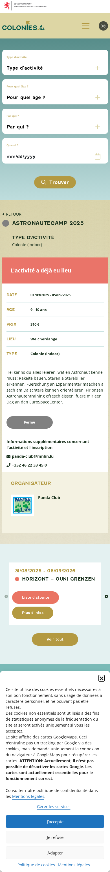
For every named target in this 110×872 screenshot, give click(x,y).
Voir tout (55, 639)
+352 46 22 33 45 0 (29, 465)
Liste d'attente (35, 597)
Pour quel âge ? (17, 86)
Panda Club (49, 497)
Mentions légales (28, 796)
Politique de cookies (36, 864)
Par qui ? (12, 116)
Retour (13, 214)
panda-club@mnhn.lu (33, 456)
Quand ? (12, 145)
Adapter (55, 853)
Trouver (59, 182)
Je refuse (55, 837)
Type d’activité (16, 57)
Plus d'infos (32, 613)
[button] (101, 678)
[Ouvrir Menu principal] (85, 26)
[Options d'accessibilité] (103, 26)
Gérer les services (54, 806)
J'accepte (55, 821)
